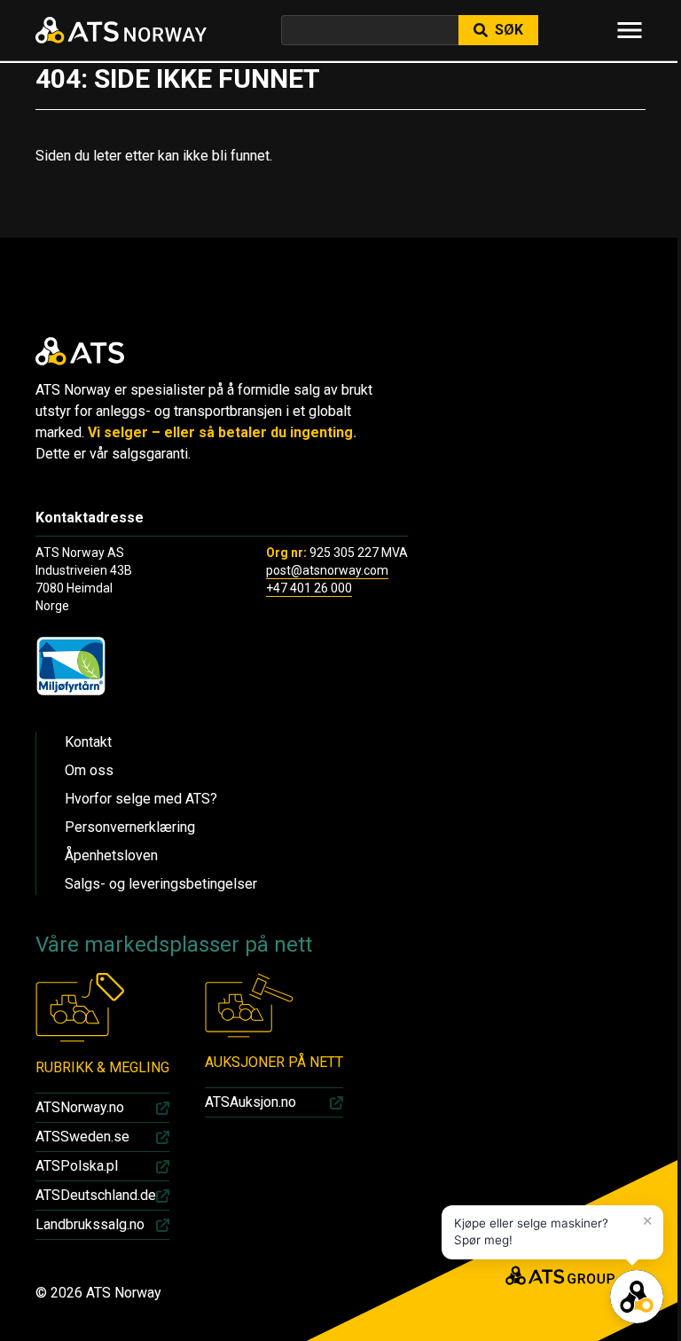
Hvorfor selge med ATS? (141, 798)
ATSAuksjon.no (250, 1102)
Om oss (89, 770)
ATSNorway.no (79, 1107)
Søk (509, 29)
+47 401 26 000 (309, 588)
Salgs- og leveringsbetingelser (161, 883)
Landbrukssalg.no (90, 1224)
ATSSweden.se (82, 1136)
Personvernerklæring (130, 827)
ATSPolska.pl (76, 1165)
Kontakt (88, 741)
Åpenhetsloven (111, 855)
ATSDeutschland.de (95, 1195)
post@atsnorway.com (327, 570)
